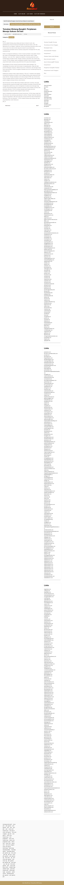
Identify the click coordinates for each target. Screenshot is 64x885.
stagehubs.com (47, 589)
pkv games (46, 106)
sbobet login (6, 868)
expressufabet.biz (48, 134)
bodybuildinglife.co (48, 474)
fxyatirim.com (47, 635)
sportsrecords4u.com (48, 687)
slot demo (46, 89)
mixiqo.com (46, 520)
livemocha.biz (47, 312)
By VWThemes (38, 883)
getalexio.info (47, 502)
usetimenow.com (48, 194)
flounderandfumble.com (49, 713)
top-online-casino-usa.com (50, 168)
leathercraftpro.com (48, 517)
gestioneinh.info (47, 737)
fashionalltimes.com (48, 783)
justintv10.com (47, 255)
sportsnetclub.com (48, 407)
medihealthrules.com (48, 764)
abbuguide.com (47, 637)
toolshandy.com (47, 235)
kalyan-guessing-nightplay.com (51, 189)
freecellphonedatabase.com (50, 380)
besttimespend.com (48, 508)
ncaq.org (46, 617)
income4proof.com (48, 611)
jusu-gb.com (47, 355)
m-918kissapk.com (48, 330)
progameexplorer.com (49, 798)
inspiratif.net (46, 120)
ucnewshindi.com (48, 378)
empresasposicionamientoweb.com (52, 787)
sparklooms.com (47, 544)
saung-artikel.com (48, 413)
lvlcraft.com (46, 654)
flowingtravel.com (48, 171)
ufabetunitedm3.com (48, 564)
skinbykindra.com (48, 793)
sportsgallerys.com (48, 446)
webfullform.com (47, 141)
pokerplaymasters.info (49, 362)
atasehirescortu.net (48, 450)
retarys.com (46, 395)
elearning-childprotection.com (50, 201)
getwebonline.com (48, 213)
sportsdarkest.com (48, 431)
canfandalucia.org (48, 768)
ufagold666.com (47, 750)
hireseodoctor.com (48, 675)
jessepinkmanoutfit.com (49, 392)
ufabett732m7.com (48, 744)
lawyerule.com (47, 256)
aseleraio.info (47, 497)
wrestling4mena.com (48, 203)
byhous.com (46, 327)
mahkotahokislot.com (48, 467)
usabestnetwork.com (48, 390)
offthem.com (46, 123)
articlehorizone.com (48, 665)
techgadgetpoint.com (48, 458)
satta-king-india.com (48, 662)
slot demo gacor (47, 104)
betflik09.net (46, 616)
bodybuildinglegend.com (49, 247)
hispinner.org (47, 185)
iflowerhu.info (47, 334)
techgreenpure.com (48, 646)
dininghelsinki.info (48, 707)
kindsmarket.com (48, 225)
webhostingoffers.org (48, 640)
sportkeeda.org (47, 507)
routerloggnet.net (48, 161)
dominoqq (46, 100)
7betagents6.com (48, 668)
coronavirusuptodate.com (49, 669)
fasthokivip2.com (48, 414)
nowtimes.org (47, 309)
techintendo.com (47, 644)
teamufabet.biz (47, 140)
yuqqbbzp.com (47, 666)
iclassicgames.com (48, 411)
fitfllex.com (46, 221)
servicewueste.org (48, 152)
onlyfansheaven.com (48, 215)
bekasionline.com (48, 128)
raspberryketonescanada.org (50, 762)
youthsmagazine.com (49, 428)
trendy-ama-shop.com (49, 743)
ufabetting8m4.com (48, 690)
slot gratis (46, 103)
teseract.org (46, 741)
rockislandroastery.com (49, 799)
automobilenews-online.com (50, 782)
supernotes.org (47, 489)
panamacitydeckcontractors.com (51, 233)
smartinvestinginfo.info (49, 717)
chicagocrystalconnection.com (50, 336)
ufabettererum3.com (48, 556)
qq (11, 857)
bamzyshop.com (47, 756)
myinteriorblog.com (48, 752)
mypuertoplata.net (48, 135)
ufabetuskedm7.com (48, 567)
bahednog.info (47, 366)
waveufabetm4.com (48, 699)
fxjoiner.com (46, 792)
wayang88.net (47, 701)
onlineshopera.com (48, 620)
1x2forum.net (47, 590)
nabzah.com (47, 179)
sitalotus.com (47, 488)
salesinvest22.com (48, 740)
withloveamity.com (48, 632)
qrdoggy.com (47, 476)
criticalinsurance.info (48, 186)
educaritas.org (47, 613)
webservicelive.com (48, 811)
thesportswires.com (48, 434)
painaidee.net (47, 429)
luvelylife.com (47, 227)
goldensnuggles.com (48, 398)
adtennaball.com (47, 177)
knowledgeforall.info (48, 204)
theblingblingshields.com (49, 441)
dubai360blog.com (48, 462)
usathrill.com (47, 765)
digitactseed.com (48, 653)
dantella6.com (47, 162)
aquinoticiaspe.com (48, 419)
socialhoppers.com (48, 209)
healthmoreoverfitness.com (50, 158)
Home (15, 13)
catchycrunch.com (48, 605)
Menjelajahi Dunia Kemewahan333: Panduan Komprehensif (50, 50)
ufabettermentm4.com (49, 558)
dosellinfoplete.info (48, 292)
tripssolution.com (48, 660)
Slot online (21, 13)
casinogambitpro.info (48, 361)
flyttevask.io (46, 325)
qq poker (8, 872)
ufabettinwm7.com (48, 561)
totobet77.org (47, 553)
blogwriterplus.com (48, 358)
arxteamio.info (47, 501)
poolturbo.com (47, 265)
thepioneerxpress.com (49, 137)
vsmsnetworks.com (48, 122)
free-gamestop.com (48, 384)
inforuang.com (47, 224)
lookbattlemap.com (48, 399)
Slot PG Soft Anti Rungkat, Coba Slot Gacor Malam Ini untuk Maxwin (19, 21)
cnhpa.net (46, 486)
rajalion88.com (47, 599)
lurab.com (46, 804)
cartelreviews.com (48, 649)
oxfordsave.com (47, 410)
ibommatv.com (47, 125)
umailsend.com (47, 393)
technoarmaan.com (48, 786)
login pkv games (47, 94)
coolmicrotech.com (48, 777)
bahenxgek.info (47, 368)
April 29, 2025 (7, 34)
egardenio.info (47, 500)
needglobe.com (47, 522)
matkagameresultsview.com (50, 182)
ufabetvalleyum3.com (49, 571)
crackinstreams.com (48, 671)
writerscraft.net (47, 200)
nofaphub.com (47, 607)
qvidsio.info (46, 297)
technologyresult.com (49, 638)
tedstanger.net (47, 722)
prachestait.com (47, 267)
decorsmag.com (47, 144)
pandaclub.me (47, 324)
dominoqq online (48, 97)
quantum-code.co (48, 731)
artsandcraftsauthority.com (50, 810)
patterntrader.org (47, 485)
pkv (45, 88)
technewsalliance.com (49, 719)
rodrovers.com (47, 659)
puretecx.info (47, 273)
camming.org (47, 598)
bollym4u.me (47, 321)
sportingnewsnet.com (49, 437)
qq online (46, 86)
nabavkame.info (47, 331)
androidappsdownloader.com (50, 192)
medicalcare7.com (48, 176)
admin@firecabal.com (17, 34)
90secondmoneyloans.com (50, 656)
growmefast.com (47, 465)
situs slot (8, 843)
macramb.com (47, 228)
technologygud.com (48, 477)
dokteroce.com (47, 252)
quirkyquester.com (48, 534)
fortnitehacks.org (47, 303)
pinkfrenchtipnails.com (49, 443)
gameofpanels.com (48, 191)
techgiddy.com (47, 374)
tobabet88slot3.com (48, 549)
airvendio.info (47, 270)
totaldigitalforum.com (48, 784)
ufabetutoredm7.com (48, 570)
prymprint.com (47, 505)
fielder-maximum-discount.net (50, 219)
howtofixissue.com (48, 138)
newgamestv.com (48, 444)
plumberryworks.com (48, 529)
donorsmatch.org (48, 307)
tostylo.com (46, 404)
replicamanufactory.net (49, 683)
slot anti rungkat (10, 845)
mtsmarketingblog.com (49, 259)
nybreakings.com (48, 771)
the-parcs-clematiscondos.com (51, 353)
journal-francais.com (48, 253)
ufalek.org (46, 470)
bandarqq (46, 92)
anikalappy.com (47, 705)
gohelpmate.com (47, 197)
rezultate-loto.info (48, 684)
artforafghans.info (48, 268)
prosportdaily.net (47, 738)
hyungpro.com (47, 435)
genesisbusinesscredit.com (50, 222)
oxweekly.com (47, 231)
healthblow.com (47, 195)
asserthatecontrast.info (49, 283)
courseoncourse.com (48, 364)
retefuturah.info (47, 716)
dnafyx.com (46, 628)
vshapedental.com (48, 767)
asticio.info (46, 498)
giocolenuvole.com (48, 629)
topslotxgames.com (48, 159)
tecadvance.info (47, 274)
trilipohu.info (47, 339)
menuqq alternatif (7, 824)
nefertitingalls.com (48, 608)
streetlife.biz (46, 313)
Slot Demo (30, 13)
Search (52, 19)
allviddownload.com (48, 143)
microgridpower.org (48, 519)
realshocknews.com (48, 479)
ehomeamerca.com (48, 643)
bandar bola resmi (48, 91)
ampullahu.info (47, 280)
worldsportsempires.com (49, 491)
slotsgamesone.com (48, 164)
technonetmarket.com (49, 720)
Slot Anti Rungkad (39, 13)
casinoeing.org (47, 310)
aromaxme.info (47, 282)
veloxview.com (47, 573)
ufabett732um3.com (48, 723)
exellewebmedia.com (49, 383)
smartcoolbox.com (48, 540)
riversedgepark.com (48, 602)
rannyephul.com (47, 240)
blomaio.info (47, 291)
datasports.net (47, 449)
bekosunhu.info (47, 288)
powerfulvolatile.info (48, 295)
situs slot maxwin (48, 85)
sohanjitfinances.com (48, 541)
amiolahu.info (47, 277)
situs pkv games (7, 859)
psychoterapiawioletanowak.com (51, 531)
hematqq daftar (11, 851)
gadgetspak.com (47, 672)
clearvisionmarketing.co (49, 729)
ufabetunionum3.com (48, 692)
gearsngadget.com (48, 674)
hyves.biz (46, 315)
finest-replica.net (47, 735)
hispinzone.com (47, 165)
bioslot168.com (47, 808)
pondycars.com (47, 758)
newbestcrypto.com (48, 408)
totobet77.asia (47, 552)
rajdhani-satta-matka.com (49, 198)
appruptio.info (47, 340)
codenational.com (48, 796)
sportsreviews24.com (48, 461)
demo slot (46, 101)
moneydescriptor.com (49, 426)
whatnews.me (47, 732)
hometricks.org (47, 516)
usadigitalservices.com (49, 207)
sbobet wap (12, 867)
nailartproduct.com (48, 651)
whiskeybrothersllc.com (49, 576)
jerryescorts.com (47, 453)
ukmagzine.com (47, 387)
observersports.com (48, 416)
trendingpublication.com (49, 555)
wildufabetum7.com (48, 577)
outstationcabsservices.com (50, 773)
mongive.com (47, 180)
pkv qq (5, 854)
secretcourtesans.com (49, 593)
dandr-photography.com (49, 250)
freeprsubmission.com (49, 749)
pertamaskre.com (48, 369)
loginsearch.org (47, 304)
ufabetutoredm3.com (48, 568)
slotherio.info (47, 300)
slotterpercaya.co (48, 538)
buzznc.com (46, 790)
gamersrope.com (48, 381)
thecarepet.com (47, 356)
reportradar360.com (48, 241)
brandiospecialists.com (49, 174)
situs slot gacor (7, 832)
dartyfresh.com (47, 622)
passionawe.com (48, 525)
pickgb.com (46, 480)
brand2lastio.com (48, 206)
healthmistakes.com (48, 482)
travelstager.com (47, 237)
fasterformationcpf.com (49, 396)
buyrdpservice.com (48, 401)
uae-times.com (47, 117)
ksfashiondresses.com (49, 483)
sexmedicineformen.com (49, 535)
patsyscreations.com (48, 610)
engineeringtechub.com (49, 452)
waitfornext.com (47, 728)
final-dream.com (47, 734)
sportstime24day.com (48, 438)
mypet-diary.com (47, 230)
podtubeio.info (47, 294)
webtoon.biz (46, 432)
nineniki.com (47, 173)
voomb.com (46, 456)
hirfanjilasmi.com (48, 514)
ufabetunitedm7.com (48, 565)
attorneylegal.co (47, 455)
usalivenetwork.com (48, 375)
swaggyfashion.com (48, 243)
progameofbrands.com (49, 149)
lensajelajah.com (48, 614)
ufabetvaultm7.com (48, 695)
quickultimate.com (48, 532)
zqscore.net (46, 495)
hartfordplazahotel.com (49, 328)
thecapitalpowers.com (49, 547)
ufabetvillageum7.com (49, 696)
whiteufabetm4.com (48, 704)
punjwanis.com (47, 352)
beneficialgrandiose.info (49, 289)
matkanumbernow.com (49, 155)
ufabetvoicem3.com (48, 698)
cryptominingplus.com (49, 417)
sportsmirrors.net (47, 447)
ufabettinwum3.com (48, 562)
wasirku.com (47, 262)
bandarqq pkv (10, 873)
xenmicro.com (47, 619)
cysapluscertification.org (49, 301)
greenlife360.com (48, 131)
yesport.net (46, 402)
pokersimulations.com (49, 681)
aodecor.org (46, 306)
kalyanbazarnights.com (49, 167)
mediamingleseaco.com (49, 258)
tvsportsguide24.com (48, 459)
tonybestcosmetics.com (49, 789)
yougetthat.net (47, 405)
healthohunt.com (47, 714)
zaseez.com (46, 604)
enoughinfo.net (47, 316)
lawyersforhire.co (48, 422)
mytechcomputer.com (48, 807)
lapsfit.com (46, 677)
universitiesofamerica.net (49, 147)
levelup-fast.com (47, 678)
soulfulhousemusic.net (49, 543)
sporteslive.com (47, 440)
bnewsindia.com (47, 753)
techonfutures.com (48, 759)
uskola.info (46, 725)
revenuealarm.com (48, 802)
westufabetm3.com (48, 574)
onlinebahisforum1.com (49, 595)
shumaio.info (47, 298)
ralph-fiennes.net (48, 218)
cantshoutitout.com (48, 132)
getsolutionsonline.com (49, 183)
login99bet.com (47, 592)
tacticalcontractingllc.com (49, 546)
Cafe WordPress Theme (28, 883)
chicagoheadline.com (49, 596)
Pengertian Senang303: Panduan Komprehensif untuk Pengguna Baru (51, 70)
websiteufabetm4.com (49, 702)
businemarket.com (48, 423)
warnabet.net (47, 319)
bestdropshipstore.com (49, 647)
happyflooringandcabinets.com (51, 473)
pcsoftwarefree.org (48, 625)
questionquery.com (48, 246)
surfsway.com (47, 650)
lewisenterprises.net (48, 623)
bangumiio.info (47, 286)
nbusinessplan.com (48, 129)
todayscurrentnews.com (49, 550)
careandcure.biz (47, 510)
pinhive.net (46, 318)
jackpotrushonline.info (49, 377)
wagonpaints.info (48, 726)
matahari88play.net (48, 425)
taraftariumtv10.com (48, 244)
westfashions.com (48, 234)
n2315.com (46, 212)
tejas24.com (46, 264)
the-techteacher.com (48, 780)
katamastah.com (47, 494)
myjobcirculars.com (48, 156)
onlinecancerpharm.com (49, 468)
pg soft (9, 833)
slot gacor (12, 830)
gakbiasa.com (47, 333)
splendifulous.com (48, 686)
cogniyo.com (47, 511)
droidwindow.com (48, 747)
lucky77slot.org (47, 464)
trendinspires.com (48, 238)
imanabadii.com (47, 337)
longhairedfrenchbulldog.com (50, 420)
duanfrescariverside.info (49, 708)
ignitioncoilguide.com (49, 805)
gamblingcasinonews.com (50, 146)
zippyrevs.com (47, 153)
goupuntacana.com (48, 601)
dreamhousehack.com (49, 779)
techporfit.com (47, 126)
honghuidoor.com (48, 170)
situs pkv (13, 852)
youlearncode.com (48, 634)
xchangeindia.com (48, 776)
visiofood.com (47, 746)
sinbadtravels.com (48, 386)
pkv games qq (6, 852)
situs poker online (48, 98)
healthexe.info (47, 271)
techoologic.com (47, 761)
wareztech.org (47, 389)
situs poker (46, 95)
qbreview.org (47, 150)
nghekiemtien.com (48, 261)
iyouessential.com (48, 631)
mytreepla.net (47, 680)
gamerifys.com (47, 119)
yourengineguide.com (49, 770)
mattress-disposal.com (49, 471)
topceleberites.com (48, 689)
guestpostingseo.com (49, 359)
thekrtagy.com (47, 774)
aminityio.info (47, 276)
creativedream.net (48, 210)
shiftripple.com (47, 537)
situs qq (5, 860)
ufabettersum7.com (48, 559)
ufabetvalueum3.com (48, 693)
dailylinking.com (47, 626)
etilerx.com (46, 710)
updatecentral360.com (49, 492)
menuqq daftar (6, 849)
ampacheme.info (47, 279)
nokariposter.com (48, 188)
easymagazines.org (48, 513)
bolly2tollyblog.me (48, 322)
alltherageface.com (48, 795)
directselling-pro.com (48, 801)
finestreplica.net (47, 711)
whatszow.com (47, 641)
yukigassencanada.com (49, 663)
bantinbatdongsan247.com (50, 365)
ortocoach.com (47, 523)
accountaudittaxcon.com (49, 504)
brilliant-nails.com (48, 249)
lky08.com (46, 216)
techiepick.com (47, 755)
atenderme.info (47, 285)
